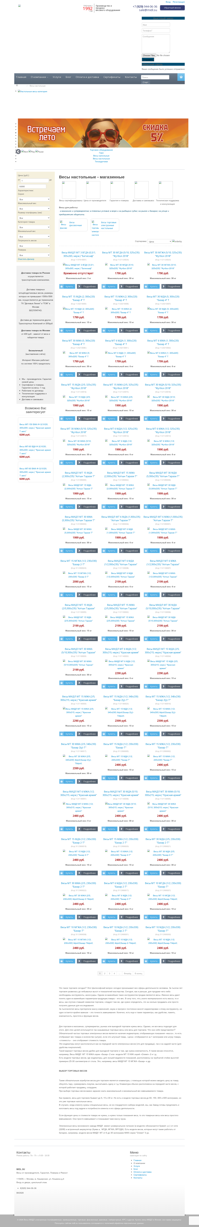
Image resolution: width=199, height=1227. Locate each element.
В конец (138, 973)
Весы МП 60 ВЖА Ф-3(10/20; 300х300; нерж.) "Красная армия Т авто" (35, 472)
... (119, 973)
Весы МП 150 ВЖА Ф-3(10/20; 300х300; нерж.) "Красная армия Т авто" (35, 428)
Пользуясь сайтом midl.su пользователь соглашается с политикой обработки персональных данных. (99, 1223)
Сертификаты (112, 77)
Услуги (57, 77)
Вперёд (127, 973)
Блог (68, 77)
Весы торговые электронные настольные (108, 225)
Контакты (131, 77)
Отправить (148, 59)
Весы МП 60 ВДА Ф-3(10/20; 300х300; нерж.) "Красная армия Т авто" (35, 450)
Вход (168, 1)
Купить (69, 286)
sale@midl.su (148, 10)
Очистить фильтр (26, 258)
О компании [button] (39, 77)
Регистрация (179, 1)
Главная (21, 77)
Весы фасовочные (75, 224)
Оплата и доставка (87, 77)
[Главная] (22, 85)
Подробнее (89, 286)
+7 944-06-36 (145, 6)
